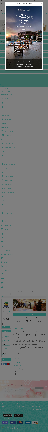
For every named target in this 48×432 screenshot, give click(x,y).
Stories (19, 6)
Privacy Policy (35, 405)
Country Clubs (5, 335)
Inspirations (38, 6)
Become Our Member (29, 12)
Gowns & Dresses (31, 3)
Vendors (30, 2)
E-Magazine (27, 9)
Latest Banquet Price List (8, 4)
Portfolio (40, 3)
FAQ (3, 403)
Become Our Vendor (7, 12)
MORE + (42, 359)
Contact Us (34, 403)
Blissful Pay (4, 406)
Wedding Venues (14, 296)
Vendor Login (17, 12)
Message (7, 326)
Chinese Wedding (28, 6)
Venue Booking (20, 3)
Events (18, 403)
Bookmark (6, 324)
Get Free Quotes (21, 2)
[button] (1, 26)
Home (3, 2)
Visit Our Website (5, 354)
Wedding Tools (11, 2)
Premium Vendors (6, 337)
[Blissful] (7, 415)
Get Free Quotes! (28, 13)
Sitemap (4, 408)
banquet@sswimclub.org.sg (7, 345)
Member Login (40, 12)
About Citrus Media (36, 409)
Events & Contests (39, 2)
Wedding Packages (37, 9)
